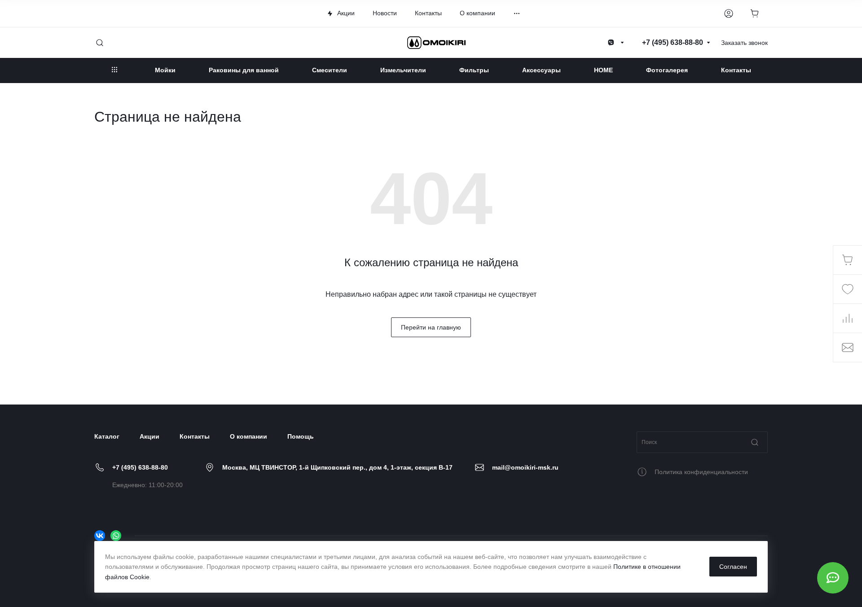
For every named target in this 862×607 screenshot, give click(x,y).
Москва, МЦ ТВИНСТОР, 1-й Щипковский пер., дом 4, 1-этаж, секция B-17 (337, 467)
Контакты (195, 436)
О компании (248, 436)
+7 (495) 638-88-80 (140, 467)
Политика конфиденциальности (701, 471)
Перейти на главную (431, 327)
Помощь (300, 436)
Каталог (106, 436)
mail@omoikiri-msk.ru (525, 467)
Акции (149, 436)
